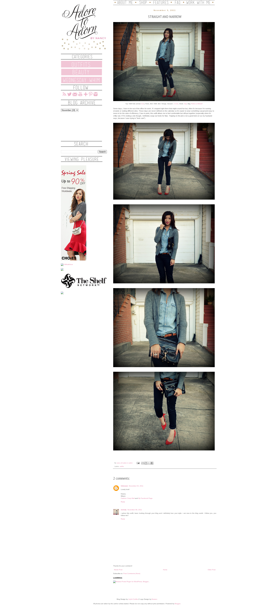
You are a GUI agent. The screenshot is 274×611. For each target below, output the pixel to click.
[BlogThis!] (145, 463)
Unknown (124, 486)
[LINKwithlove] (67, 264)
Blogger (177, 603)
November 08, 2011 (134, 510)
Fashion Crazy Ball (127, 498)
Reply (123, 502)
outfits (122, 466)
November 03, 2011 (136, 486)
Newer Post (118, 570)
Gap (185, 104)
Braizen (154, 599)
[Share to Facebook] (151, 463)
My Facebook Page (145, 498)
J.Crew (176, 104)
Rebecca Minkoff (196, 104)
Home (165, 570)
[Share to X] (148, 463)
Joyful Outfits (133, 599)
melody (124, 510)
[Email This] (142, 463)
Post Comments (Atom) (131, 573)
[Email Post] (138, 463)
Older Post (211, 570)
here (142, 104)
